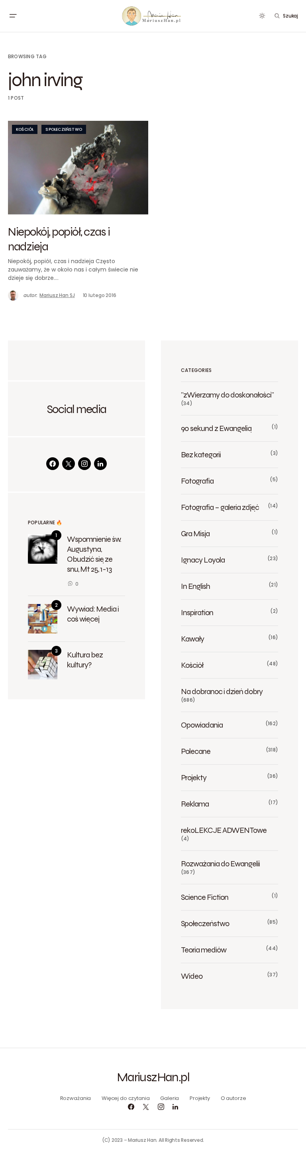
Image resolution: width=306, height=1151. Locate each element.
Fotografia (197, 481)
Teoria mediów (203, 949)
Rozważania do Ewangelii (220, 863)
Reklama (195, 804)
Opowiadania (202, 725)
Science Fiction (204, 897)
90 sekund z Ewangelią (216, 428)
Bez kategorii (201, 454)
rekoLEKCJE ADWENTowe (224, 830)
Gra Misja (195, 533)
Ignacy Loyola (203, 560)
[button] (13, 16)
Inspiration (197, 612)
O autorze (233, 1098)
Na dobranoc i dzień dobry (222, 691)
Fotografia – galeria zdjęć (220, 507)
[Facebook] (52, 463)
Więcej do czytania (126, 1098)
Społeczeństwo (63, 129)
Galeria (169, 1098)
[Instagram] (84, 463)
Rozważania (75, 1098)
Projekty (193, 777)
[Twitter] (68, 463)
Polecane (195, 751)
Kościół (24, 129)
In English (195, 586)
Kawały (192, 638)
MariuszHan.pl (153, 1076)
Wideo (191, 976)
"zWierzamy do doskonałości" (227, 394)
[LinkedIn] (100, 463)
